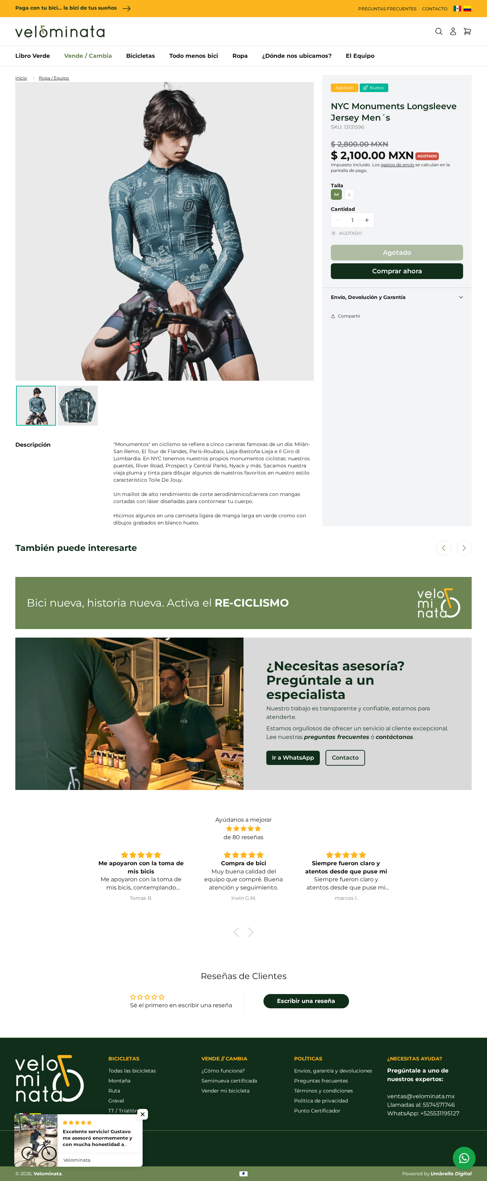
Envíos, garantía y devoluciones (333, 1071)
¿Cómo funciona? (223, 1071)
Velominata (48, 1173)
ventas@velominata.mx (421, 1096)
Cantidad (343, 209)
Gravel (116, 1101)
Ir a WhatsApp (293, 757)
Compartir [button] (349, 316)
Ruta (114, 1091)
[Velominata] (59, 31)
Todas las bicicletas (132, 1071)
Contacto (345, 757)
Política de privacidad (321, 1101)
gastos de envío (397, 164)
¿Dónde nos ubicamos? (297, 55)
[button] (439, 31)
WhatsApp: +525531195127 (423, 1113)
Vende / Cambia (88, 55)
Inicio (21, 78)
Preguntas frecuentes (321, 1081)
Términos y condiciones (323, 1091)
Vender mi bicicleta (225, 1091)
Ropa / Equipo (54, 78)
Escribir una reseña (306, 1001)
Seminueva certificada (229, 1081)
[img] (243, 828)
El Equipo (360, 55)
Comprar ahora (397, 271)
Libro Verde (32, 55)
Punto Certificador (317, 1110)
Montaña (119, 1081)
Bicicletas (140, 55)
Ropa (240, 55)
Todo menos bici (193, 55)
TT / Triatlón (123, 1110)
